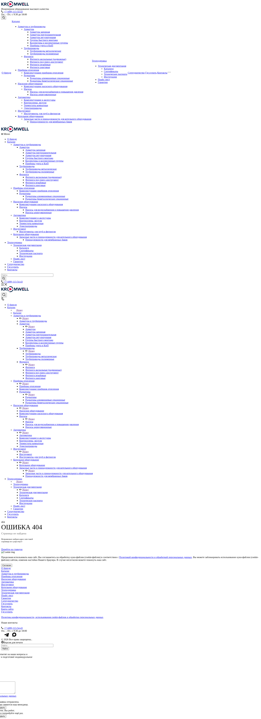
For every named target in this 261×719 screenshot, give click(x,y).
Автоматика (24, 97)
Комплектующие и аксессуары (39, 100)
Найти (5, 649)
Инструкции (110, 77)
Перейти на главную (12, 549)
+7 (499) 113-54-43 (13, 11)
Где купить (151, 72)
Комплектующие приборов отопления (43, 72)
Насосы (28, 89)
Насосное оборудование (30, 83)
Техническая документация (112, 66)
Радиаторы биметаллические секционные (51, 81)
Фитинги (28, 56)
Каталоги (109, 68)
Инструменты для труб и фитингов (42, 113)
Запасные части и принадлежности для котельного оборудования (57, 119)
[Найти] (3, 278)
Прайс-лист (104, 79)
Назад (19, 310)
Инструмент (24, 111)
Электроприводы (33, 108)
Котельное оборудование (31, 116)
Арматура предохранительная (45, 34)
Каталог (16, 21)
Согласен (6, 565)
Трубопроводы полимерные (44, 53)
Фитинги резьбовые (40, 64)
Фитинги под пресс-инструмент (46, 62)
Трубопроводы (31, 48)
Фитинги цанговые (40, 67)
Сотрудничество (136, 72)
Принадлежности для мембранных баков (51, 121)
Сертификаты (111, 71)
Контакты (162, 72)
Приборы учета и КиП (41, 45)
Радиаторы (29, 75)
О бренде (6, 72)
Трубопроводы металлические (45, 51)
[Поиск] (3, 18)
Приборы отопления (28, 70)
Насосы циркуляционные (43, 94)
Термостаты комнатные (36, 105)
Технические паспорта (115, 74)
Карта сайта (7, 609)
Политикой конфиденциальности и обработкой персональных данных (155, 557)
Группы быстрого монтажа (44, 40)
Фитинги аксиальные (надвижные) (48, 59)
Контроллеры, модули (35, 102)
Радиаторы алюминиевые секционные (50, 78)
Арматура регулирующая (43, 37)
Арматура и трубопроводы (31, 26)
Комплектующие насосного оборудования (45, 86)
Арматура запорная (40, 32)
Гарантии (103, 82)
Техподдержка (99, 61)
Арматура (29, 29)
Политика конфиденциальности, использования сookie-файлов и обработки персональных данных (52, 617)
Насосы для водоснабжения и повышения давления (56, 92)
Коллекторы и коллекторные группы (49, 43)
